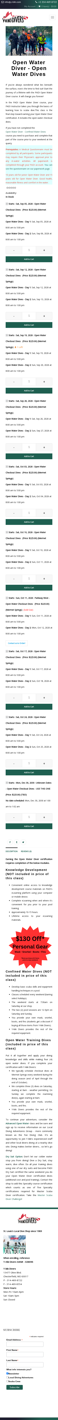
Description (12, 851)
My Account (30, 6)
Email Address (14, 1339)
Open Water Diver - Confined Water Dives (26, 131)
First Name (12, 1350)
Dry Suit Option (14, 1156)
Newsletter (13, 1373)
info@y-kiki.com (13, 2)
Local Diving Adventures (20, 1377)
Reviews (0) (26, 851)
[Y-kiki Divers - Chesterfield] (15, 17)
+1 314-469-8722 (47, 2)
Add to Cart (29, 259)
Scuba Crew (14, 1381)
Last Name (12, 1360)
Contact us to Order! (16, 643)
